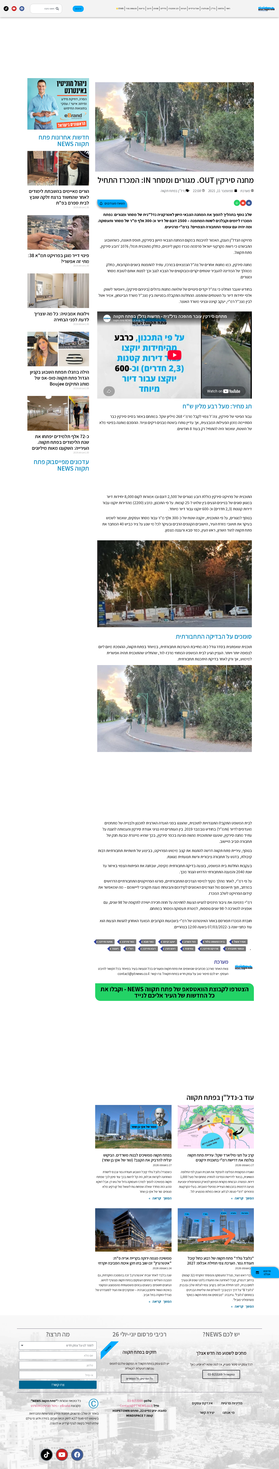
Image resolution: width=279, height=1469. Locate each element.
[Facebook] (21, 8)
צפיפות (189, 948)
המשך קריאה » (242, 1198)
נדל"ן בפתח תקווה (173, 190)
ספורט (156, 8)
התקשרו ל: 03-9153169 (221, 1374)
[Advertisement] (174, 49)
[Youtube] (14, 8)
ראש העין (170, 948)
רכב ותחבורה (173, 8)
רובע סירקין (149, 948)
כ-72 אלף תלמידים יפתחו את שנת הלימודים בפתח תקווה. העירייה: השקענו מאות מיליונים (60, 442)
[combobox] (46, 8)
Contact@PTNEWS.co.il (136, 1406)
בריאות (142, 8)
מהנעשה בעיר (131, 8)
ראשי (228, 8)
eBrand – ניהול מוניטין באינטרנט (50, 1406)
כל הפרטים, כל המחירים (139, 1378)
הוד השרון (190, 941)
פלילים (163, 8)
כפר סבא (149, 941)
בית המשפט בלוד (215, 941)
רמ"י (130, 948)
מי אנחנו (229, 1412)
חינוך (149, 8)
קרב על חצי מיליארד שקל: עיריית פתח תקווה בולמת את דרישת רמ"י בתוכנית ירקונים (220, 1157)
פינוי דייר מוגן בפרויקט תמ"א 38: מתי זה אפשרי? (58, 258)
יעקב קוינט (169, 941)
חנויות (183, 8)
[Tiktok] (6, 8)
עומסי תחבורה (236, 948)
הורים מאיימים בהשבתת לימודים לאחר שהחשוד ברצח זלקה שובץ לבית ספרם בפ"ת (59, 197)
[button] (249, 203)
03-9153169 (135, 1401)
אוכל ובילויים (194, 8)
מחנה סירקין (106, 941)
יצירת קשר (207, 1412)
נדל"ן (213, 8)
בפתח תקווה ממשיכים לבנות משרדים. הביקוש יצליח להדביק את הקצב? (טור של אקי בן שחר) (137, 1157)
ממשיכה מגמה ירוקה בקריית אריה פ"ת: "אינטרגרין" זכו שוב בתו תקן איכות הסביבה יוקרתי (135, 1260)
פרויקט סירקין (210, 948)
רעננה (115, 948)
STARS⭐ (120, 8)
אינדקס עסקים (202, 1403)
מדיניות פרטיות (231, 1403)
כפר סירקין (128, 941)
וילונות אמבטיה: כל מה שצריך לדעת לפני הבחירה (61, 316)
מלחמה (221, 8)
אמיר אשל (240, 941)
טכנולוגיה (205, 8)
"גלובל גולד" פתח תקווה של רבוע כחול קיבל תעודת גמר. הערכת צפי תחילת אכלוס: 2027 (220, 1260)
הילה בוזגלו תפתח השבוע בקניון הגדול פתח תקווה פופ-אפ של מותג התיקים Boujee (59, 378)
